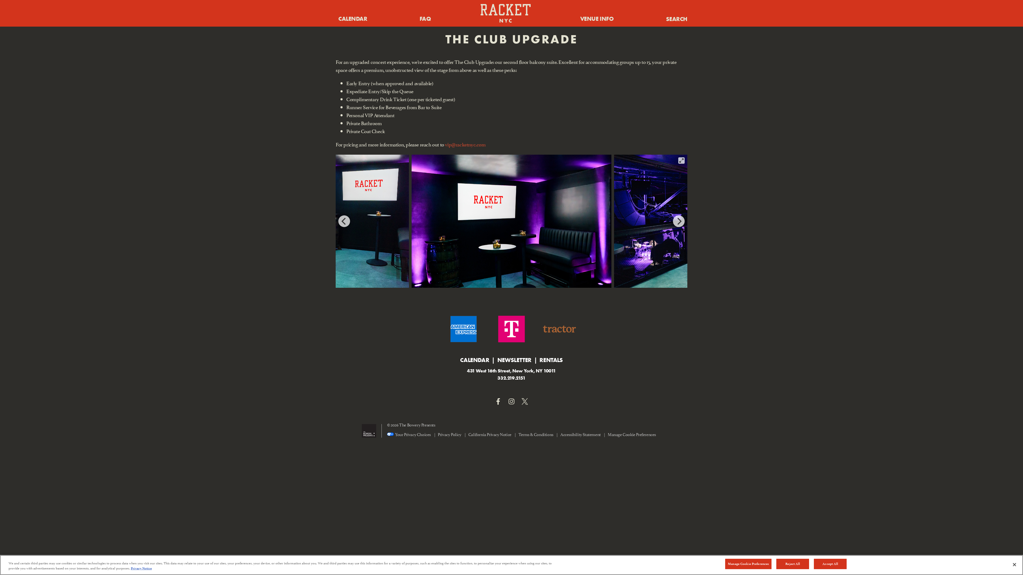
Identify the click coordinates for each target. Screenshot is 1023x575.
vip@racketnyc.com (465, 144)
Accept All (830, 564)
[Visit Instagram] (511, 401)
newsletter (514, 360)
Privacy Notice (141, 568)
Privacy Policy (449, 434)
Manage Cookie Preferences (748, 564)
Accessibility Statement (580, 434)
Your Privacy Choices (413, 434)
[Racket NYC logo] (506, 13)
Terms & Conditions (535, 434)
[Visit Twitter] (524, 401)
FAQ (425, 19)
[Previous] (344, 221)
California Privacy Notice (490, 434)
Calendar (352, 19)
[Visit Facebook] (498, 401)
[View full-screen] (681, 160)
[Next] (679, 221)
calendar (474, 360)
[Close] (1014, 564)
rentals (551, 360)
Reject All (792, 564)
